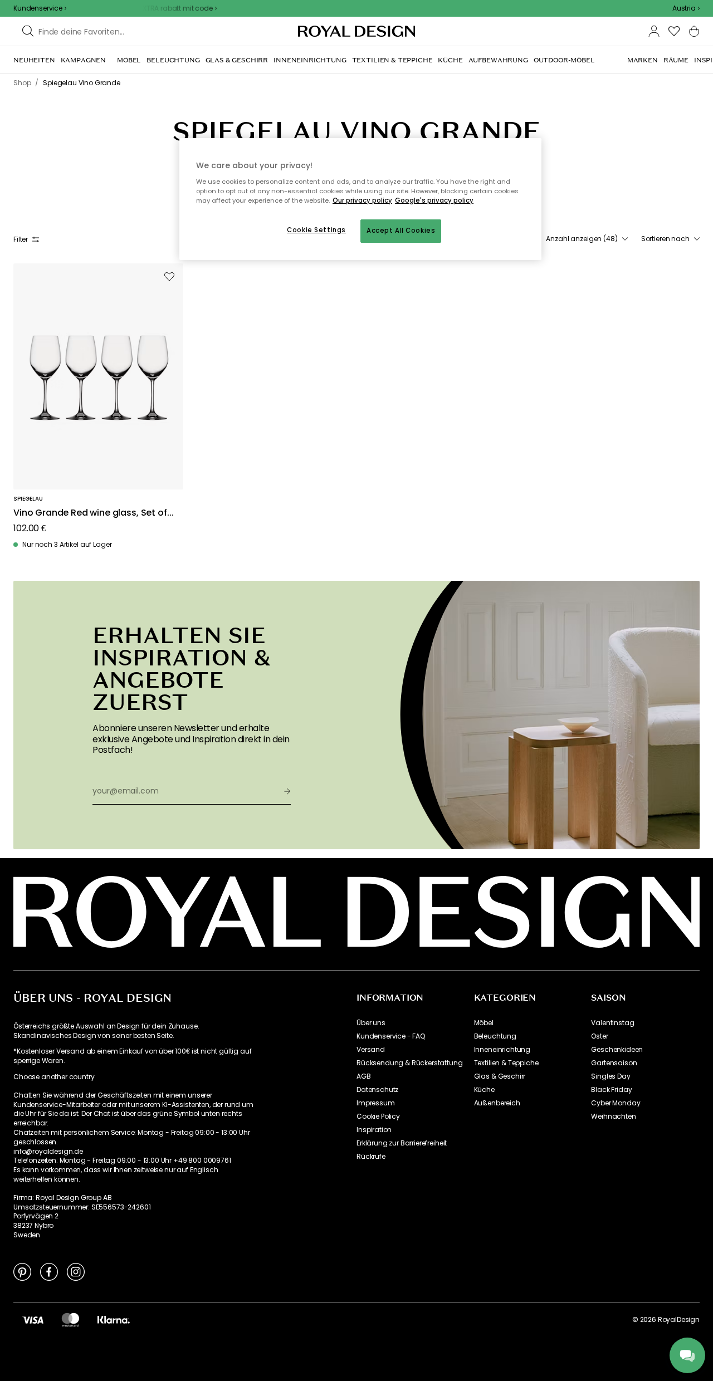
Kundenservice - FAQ (390, 1036)
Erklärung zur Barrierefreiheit (401, 1143)
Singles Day (610, 1076)
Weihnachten (613, 1116)
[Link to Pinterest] (22, 1271)
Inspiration (374, 1130)
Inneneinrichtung (502, 1049)
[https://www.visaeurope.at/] (32, 1320)
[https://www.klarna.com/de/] (113, 1320)
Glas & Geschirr (500, 1076)
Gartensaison (614, 1063)
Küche (484, 1089)
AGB (363, 1076)
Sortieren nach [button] (665, 238)
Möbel (484, 1023)
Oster (599, 1036)
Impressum (375, 1103)
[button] (686, 8)
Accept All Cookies (401, 230)
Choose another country (53, 1077)
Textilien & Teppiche (506, 1063)
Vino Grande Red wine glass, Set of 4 (90, 513)
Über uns (370, 1023)
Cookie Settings (316, 230)
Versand (370, 1049)
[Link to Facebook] (49, 1271)
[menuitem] (34, 60)
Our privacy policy (362, 200)
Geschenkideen (617, 1049)
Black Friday (611, 1089)
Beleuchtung (495, 1036)
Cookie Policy (378, 1116)
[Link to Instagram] (76, 1271)
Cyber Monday (615, 1103)
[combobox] (686, 8)
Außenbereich (497, 1103)
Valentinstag (612, 1023)
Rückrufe (370, 1156)
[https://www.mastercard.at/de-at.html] (70, 1320)
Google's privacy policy (434, 200)
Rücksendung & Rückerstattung (409, 1063)
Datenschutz (377, 1089)
